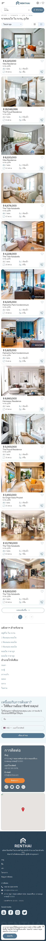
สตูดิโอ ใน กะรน (8, 633)
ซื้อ (2, 864)
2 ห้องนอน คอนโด (9, 642)
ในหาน (4, 688)
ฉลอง (3, 679)
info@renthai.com (11, 775)
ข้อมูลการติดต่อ (6, 877)
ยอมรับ (10, 936)
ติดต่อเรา (14, 780)
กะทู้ (3, 670)
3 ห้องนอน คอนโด (9, 647)
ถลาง (3, 684)
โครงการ (4, 872)
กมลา (3, 665)
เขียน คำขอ (23, 736)
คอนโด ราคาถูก (8, 651)
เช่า (2, 868)
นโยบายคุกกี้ (13, 931)
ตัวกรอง (39, 10)
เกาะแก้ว (5, 674)
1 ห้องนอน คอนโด (8, 638)
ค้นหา (5, 8)
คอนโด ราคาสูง (8, 656)
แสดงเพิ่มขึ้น (21, 610)
